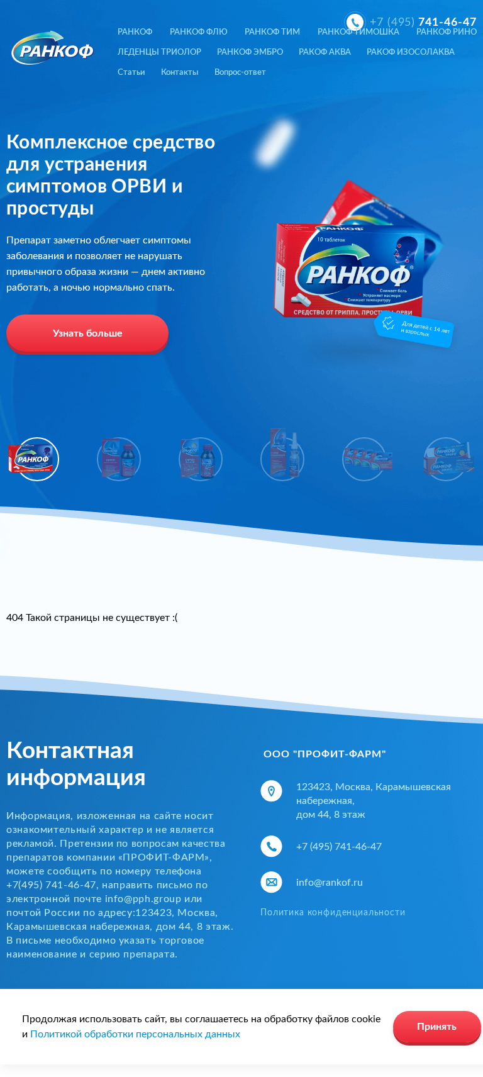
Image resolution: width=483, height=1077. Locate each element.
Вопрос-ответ (240, 73)
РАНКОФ (135, 32)
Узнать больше (88, 333)
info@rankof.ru (329, 883)
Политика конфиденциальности (333, 912)
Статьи (131, 73)
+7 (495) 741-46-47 (339, 847)
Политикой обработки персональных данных (135, 1034)
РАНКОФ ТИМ (272, 32)
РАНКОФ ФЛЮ (199, 32)
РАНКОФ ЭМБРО (250, 52)
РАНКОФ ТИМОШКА (358, 32)
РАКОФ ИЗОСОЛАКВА (411, 52)
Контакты (180, 73)
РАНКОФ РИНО (446, 32)
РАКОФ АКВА (325, 52)
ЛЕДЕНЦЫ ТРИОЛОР (159, 52)
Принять (437, 1027)
